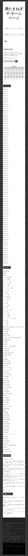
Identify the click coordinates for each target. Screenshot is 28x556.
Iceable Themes (18, 546)
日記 (4, 378)
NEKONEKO (5, 271)
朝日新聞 (5, 385)
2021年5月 (5, 117)
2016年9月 (5, 216)
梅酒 (4, 395)
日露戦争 (5, 380)
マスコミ (5, 316)
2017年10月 (5, 188)
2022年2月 (5, 100)
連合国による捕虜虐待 (8, 445)
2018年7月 (5, 171)
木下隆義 (9, 509)
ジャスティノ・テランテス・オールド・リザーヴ (14, 508)
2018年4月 (5, 177)
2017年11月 (5, 186)
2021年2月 (5, 123)
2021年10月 (6, 106)
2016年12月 (6, 209)
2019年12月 (6, 149)
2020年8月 (5, 134)
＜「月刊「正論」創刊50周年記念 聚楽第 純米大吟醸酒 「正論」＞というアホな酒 (13, 461)
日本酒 (4, 376)
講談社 (4, 443)
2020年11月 (6, 130)
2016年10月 (6, 214)
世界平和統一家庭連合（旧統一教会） (12, 327)
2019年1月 (5, 160)
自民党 (4, 430)
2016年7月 (5, 220)
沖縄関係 (5, 408)
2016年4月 (5, 227)
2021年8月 (5, 111)
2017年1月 (5, 207)
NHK (4, 273)
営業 (4, 344)
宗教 (4, 359)
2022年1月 (5, 102)
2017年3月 (5, 203)
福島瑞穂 (5, 425)
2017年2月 (5, 205)
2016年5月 (5, 224)
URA (13, 550)
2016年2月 (5, 231)
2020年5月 (5, 139)
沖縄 (4, 404)
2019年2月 (5, 158)
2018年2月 (5, 181)
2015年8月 (5, 244)
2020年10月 (6, 132)
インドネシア (6, 281)
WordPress (8, 546)
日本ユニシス (6, 370)
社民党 (4, 421)
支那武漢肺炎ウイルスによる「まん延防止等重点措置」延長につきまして (14, 479)
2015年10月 (6, 240)
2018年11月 (5, 162)
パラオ (4, 307)
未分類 (4, 389)
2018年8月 (5, 169)
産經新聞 (5, 419)
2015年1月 (5, 259)
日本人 (4, 372)
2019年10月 (6, 151)
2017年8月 (5, 192)
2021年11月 (5, 104)
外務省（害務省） (7, 352)
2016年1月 (5, 233)
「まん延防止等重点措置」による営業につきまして (14, 486)
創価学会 (5, 335)
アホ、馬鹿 (6, 277)
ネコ (23, 549)
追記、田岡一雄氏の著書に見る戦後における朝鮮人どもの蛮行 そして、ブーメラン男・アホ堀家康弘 (14, 470)
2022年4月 (5, 96)
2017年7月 (5, 194)
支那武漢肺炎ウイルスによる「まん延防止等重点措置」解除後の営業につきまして (14, 476)
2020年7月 (5, 136)
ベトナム (5, 314)
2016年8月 (5, 218)
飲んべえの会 (6, 451)
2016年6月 (5, 222)
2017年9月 (5, 190)
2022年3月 (5, 98)
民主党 (4, 402)
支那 (4, 365)
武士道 (4, 398)
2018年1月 (5, 184)
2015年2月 (5, 257)
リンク (10, 550)
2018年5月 (5, 175)
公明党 (4, 331)
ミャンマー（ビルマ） (8, 318)
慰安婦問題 (6, 363)
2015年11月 (5, 237)
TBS (4, 275)
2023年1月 (5, 91)
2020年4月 (5, 141)
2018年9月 (5, 166)
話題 (4, 438)
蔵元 (4, 436)
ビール (4, 312)
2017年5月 (5, 199)
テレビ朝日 (6, 296)
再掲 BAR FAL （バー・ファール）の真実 (13, 473)
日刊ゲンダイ (6, 367)
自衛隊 (4, 432)
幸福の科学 (6, 361)
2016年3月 (5, 229)
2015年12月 (6, 235)
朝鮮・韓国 (6, 387)
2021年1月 (5, 126)
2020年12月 (6, 128)
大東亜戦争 (6, 355)
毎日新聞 (5, 400)
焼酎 (4, 410)
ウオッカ (5, 286)
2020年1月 (5, 147)
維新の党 (5, 428)
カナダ (4, 292)
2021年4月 (5, 119)
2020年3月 (5, 143)
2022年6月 (5, 93)
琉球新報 (5, 415)
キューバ (5, 294)
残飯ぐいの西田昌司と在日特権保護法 (12, 501)
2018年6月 (5, 173)
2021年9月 (5, 108)
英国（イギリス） (7, 434)
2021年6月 (5, 115)
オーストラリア (7, 288)
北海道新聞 (6, 339)
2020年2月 (5, 145)
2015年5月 (5, 250)
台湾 (4, 342)
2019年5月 (5, 154)
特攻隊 (4, 413)
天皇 (4, 357)
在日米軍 (5, 348)
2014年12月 (6, 261)
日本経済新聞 (6, 374)
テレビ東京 (6, 299)
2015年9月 (5, 242)
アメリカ (5, 279)
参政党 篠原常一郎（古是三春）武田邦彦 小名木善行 (14, 465)
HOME (6, 549)
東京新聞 (5, 391)
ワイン (4, 322)
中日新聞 (5, 329)
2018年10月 (6, 164)
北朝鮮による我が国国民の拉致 (10, 337)
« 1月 (4, 82)
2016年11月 (5, 212)
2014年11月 (5, 263)
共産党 (4, 333)
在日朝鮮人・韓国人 (8, 346)
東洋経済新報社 (7, 393)
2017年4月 (5, 201)
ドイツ (4, 301)
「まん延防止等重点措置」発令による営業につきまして (14, 483)
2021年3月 (5, 121)
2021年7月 (5, 113)
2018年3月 (5, 179)
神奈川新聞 (6, 423)
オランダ (5, 290)
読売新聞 (5, 441)
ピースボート (6, 309)
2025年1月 (5, 89)
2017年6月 (5, 197)
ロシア (4, 320)
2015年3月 (5, 255)
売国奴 (4, 350)
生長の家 (5, 417)
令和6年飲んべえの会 (8, 459)
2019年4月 (5, 156)
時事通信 (5, 382)
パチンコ (5, 305)
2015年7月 (5, 246)
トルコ (4, 303)
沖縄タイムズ (6, 406)
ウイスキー (6, 284)
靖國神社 (5, 449)
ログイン (18, 550)
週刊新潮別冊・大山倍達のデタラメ (11, 497)
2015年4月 (5, 252)
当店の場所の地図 (15, 537)
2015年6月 (5, 248)
